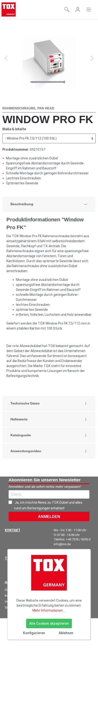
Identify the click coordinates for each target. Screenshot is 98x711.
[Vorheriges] (6, 58)
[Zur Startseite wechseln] (8, 9)
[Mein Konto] (77, 9)
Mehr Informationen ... (49, 610)
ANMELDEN (49, 517)
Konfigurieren (34, 633)
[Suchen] (66, 9)
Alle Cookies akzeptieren (49, 623)
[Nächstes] (92, 58)
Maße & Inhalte (14, 129)
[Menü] (88, 9)
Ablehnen (66, 633)
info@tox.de (62, 544)
